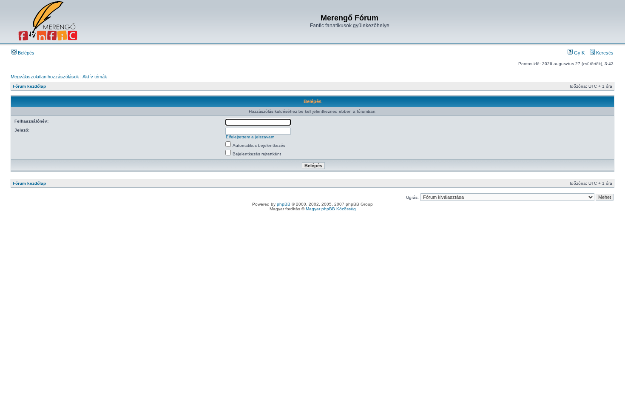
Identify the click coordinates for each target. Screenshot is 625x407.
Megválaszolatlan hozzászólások (45, 76)
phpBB (283, 204)
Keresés (604, 52)
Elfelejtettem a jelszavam (250, 137)
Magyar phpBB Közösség (331, 208)
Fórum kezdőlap (29, 86)
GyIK (579, 52)
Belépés (25, 52)
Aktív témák (94, 76)
